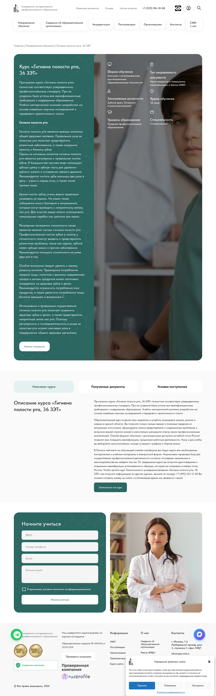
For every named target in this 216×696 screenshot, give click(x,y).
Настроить (198, 685)
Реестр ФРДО (148, 652)
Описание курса (43, 386)
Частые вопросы (128, 8)
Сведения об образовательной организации (64, 24)
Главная (19, 45)
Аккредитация (101, 24)
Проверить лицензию (78, 656)
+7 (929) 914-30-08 (153, 8)
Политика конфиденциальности (171, 692)
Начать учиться (60, 599)
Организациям (153, 24)
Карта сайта (116, 664)
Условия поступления (172, 386)
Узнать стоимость (34, 346)
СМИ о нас (193, 24)
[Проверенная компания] (76, 665)
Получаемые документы (108, 386)
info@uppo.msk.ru (180, 653)
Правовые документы (87, 8)
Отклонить (170, 685)
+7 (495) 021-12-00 (187, 473)
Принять (142, 685)
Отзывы (109, 8)
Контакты (176, 24)
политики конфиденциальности (72, 589)
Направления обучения (26, 24)
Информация (119, 633)
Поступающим (126, 24)
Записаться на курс (110, 487)
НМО (113, 641)
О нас (145, 633)
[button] (209, 661)
